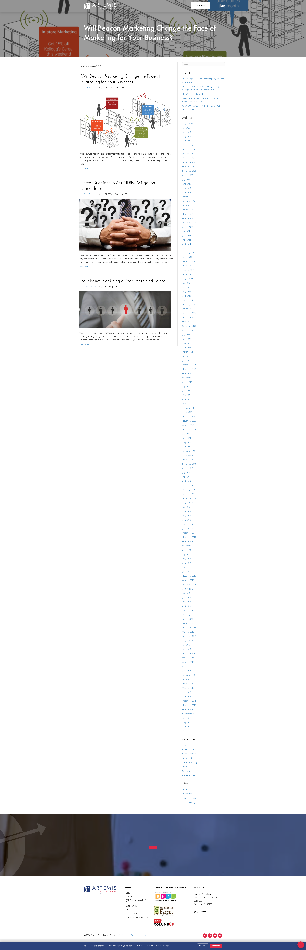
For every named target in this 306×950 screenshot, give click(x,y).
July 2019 (186, 472)
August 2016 (187, 588)
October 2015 (188, 632)
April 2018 (186, 520)
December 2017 (189, 532)
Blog (184, 745)
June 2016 (186, 597)
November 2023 (189, 265)
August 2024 (187, 227)
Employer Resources (191, 758)
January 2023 (187, 308)
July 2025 (186, 179)
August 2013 (187, 666)
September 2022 (189, 326)
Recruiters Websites (129, 935)
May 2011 (186, 722)
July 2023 (186, 283)
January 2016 (187, 619)
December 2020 (189, 416)
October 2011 (188, 709)
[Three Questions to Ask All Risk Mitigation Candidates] (125, 224)
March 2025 (187, 196)
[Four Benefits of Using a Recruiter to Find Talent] (125, 309)
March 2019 (187, 485)
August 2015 (187, 640)
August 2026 (187, 123)
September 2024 (189, 222)
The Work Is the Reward (192, 94)
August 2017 (187, 550)
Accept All (216, 946)
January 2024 (187, 257)
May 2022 (186, 343)
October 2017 (188, 541)
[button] (200, 5)
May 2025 (186, 188)
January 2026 (187, 153)
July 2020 (186, 433)
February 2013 (188, 675)
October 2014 (188, 657)
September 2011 (189, 713)
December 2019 (189, 459)
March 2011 (187, 731)
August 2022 (187, 330)
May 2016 (186, 601)
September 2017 (189, 545)
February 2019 (188, 489)
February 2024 (188, 252)
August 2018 (187, 502)
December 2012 (189, 683)
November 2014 (189, 653)
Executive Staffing (189, 762)
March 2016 (187, 610)
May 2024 (186, 240)
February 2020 (188, 451)
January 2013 (187, 679)
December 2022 (189, 313)
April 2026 (186, 140)
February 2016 (188, 614)
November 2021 (189, 369)
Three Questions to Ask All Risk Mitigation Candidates (118, 185)
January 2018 (187, 528)
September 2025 (189, 171)
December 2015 (189, 623)
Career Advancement (191, 753)
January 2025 (187, 205)
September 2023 (189, 274)
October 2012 (188, 688)
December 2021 (189, 364)
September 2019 (189, 464)
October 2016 (188, 580)
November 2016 (189, 576)
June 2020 (186, 438)
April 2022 (186, 347)
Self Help (186, 771)
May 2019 (186, 476)
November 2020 (189, 420)
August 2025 (187, 175)
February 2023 (188, 304)
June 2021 (186, 390)
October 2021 (188, 373)
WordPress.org (188, 802)
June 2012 (186, 692)
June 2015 (186, 649)
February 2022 (188, 356)
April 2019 (186, 481)
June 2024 (186, 235)
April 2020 (186, 446)
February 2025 (188, 201)
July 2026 (186, 127)
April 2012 (186, 696)
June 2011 (186, 718)
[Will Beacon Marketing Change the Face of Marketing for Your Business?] (125, 120)
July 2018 (186, 507)
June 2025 (186, 184)
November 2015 (189, 627)
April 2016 (186, 606)
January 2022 (187, 360)
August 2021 (187, 382)
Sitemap (143, 935)
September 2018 (189, 498)
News (184, 766)
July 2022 (186, 334)
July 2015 (186, 645)
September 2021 (189, 377)
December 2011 (189, 701)
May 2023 (186, 291)
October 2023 (188, 270)
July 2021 (186, 386)
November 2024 (189, 214)
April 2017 (186, 563)
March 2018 (187, 524)
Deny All (202, 946)
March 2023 (187, 300)
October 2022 (188, 321)
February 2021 (188, 408)
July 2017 (186, 554)
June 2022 (186, 339)
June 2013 (186, 670)
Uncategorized (188, 775)
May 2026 (186, 136)
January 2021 (187, 412)
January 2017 (187, 571)
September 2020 (189, 429)
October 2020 (188, 425)
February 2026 (188, 149)
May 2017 (186, 558)
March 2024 (187, 248)
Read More (84, 168)
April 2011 (186, 726)
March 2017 (187, 567)
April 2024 (186, 244)
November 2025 (189, 162)
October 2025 (188, 166)
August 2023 (187, 278)
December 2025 (189, 158)
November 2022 (189, 317)
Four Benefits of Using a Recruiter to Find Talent (123, 281)
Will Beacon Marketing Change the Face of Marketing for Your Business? (120, 79)
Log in (184, 789)
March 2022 (187, 352)
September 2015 (189, 636)
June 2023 (186, 287)
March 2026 (187, 145)
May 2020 (186, 442)
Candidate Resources (191, 749)
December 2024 (189, 209)
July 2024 (186, 231)
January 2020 (187, 455)
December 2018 (189, 494)
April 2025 (186, 192)
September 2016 (189, 584)
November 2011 (189, 705)
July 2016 (186, 593)
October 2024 (188, 218)
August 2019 (187, 468)
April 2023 (186, 296)
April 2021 (186, 399)
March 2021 (187, 403)
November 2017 (189, 537)
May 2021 (186, 395)
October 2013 (188, 662)
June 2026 (186, 132)
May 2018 (186, 515)
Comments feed (189, 798)
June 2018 (186, 511)
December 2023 (189, 261)
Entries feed (187, 793)
